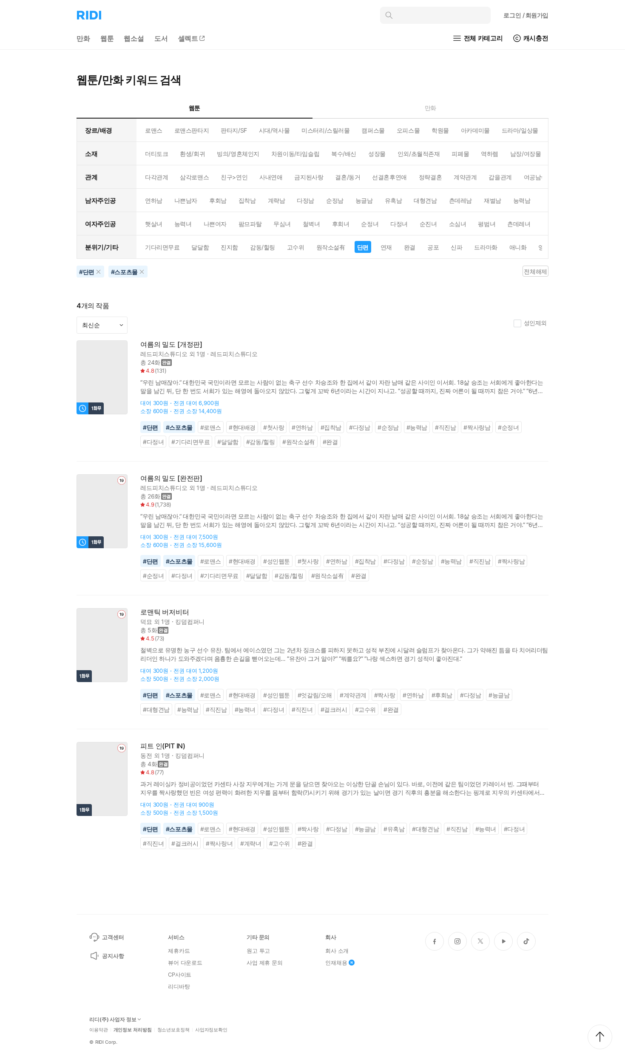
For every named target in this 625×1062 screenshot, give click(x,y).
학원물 (440, 130)
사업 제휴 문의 (265, 962)
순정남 (335, 200)
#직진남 (445, 427)
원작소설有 (330, 247)
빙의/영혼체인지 (238, 153)
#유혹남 (394, 829)
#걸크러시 (334, 709)
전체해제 (535, 271)
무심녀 (282, 223)
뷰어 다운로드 (185, 962)
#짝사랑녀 (219, 843)
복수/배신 (343, 153)
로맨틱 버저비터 (164, 612)
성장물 (377, 153)
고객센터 (113, 937)
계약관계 (465, 177)
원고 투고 (258, 950)
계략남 (276, 200)
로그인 (525, 15)
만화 (83, 38)
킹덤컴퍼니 (190, 621)
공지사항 (113, 955)
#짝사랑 (384, 695)
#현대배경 (242, 427)
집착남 (247, 200)
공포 (433, 247)
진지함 (229, 247)
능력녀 (183, 223)
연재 (386, 247)
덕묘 (146, 621)
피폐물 (460, 153)
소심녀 (457, 223)
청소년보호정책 (173, 1030)
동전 (146, 755)
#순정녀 (508, 427)
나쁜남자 (185, 200)
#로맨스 (210, 427)
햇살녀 (153, 223)
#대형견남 (156, 709)
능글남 (364, 200)
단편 (363, 247)
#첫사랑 (273, 427)
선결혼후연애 (389, 177)
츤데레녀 (518, 223)
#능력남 (416, 427)
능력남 (522, 200)
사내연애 (270, 177)
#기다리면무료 (190, 441)
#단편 (150, 427)
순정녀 (369, 223)
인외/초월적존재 (419, 153)
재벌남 (492, 200)
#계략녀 (250, 843)
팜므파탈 (250, 223)
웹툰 (107, 38)
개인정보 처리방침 (133, 1030)
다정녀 (399, 223)
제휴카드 (179, 950)
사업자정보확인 (211, 1030)
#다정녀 (153, 441)
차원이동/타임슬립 (295, 153)
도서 (161, 38)
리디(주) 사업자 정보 (112, 1019)
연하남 (153, 200)
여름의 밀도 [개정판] (171, 344)
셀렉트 (188, 38)
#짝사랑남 (476, 427)
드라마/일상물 (520, 130)
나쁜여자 (215, 223)
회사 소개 (337, 950)
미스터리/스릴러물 (325, 130)
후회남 (218, 200)
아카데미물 (475, 130)
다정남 (305, 200)
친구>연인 (234, 177)
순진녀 (428, 223)
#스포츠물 (179, 427)
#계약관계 (353, 695)
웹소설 (134, 38)
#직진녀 (302, 709)
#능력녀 (245, 709)
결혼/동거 (347, 177)
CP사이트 (179, 974)
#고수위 (365, 709)
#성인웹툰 (276, 561)
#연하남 (302, 427)
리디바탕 (179, 986)
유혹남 (393, 200)
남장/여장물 (525, 153)
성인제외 (535, 322)
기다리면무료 (162, 247)
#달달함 (227, 441)
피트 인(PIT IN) (162, 746)
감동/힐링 (262, 247)
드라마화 (485, 247)
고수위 (295, 247)
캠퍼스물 (372, 130)
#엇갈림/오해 (315, 695)
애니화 (518, 247)
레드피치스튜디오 (164, 353)
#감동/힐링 (260, 441)
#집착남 (331, 427)
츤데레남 (460, 200)
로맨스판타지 (191, 130)
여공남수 (535, 177)
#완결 (330, 441)
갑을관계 (500, 177)
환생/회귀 (192, 153)
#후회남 (442, 695)
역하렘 (489, 153)
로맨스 (153, 130)
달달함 (200, 247)
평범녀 (486, 223)
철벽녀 (311, 223)
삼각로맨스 (194, 177)
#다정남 (359, 427)
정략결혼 (430, 177)
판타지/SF (234, 130)
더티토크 (156, 153)
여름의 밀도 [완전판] (171, 478)
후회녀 (340, 223)
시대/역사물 (274, 130)
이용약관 (98, 1030)
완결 (409, 247)
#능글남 (499, 695)
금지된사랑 (308, 177)
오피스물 (408, 130)
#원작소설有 (298, 441)
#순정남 (388, 427)
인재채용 (336, 962)
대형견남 (425, 200)
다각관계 (156, 177)
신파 (456, 247)
